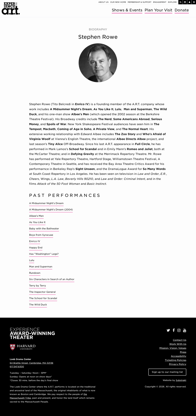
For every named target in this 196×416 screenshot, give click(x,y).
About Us (103, 2)
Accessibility (178, 356)
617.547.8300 (17, 366)
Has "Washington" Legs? (44, 254)
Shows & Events (127, 10)
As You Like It (37, 222)
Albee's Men (36, 216)
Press (183, 352)
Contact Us (179, 340)
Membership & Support (139, 2)
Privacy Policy (177, 364)
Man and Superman (40, 266)
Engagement (159, 2)
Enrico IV (34, 241)
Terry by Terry (37, 285)
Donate (182, 10)
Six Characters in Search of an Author (51, 279)
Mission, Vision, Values (172, 348)
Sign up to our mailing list (167, 372)
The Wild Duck (38, 304)
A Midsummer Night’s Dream (46, 203)
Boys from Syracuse (41, 235)
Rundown (34, 273)
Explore (172, 2)
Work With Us (177, 344)
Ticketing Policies (175, 360)
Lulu (31, 260)
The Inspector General (42, 292)
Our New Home (118, 2)
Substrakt (181, 380)
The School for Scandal (43, 298)
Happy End (35, 247)
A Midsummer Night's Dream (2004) (51, 209)
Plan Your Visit (158, 10)
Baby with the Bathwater (44, 228)
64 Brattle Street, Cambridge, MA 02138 (31, 363)
